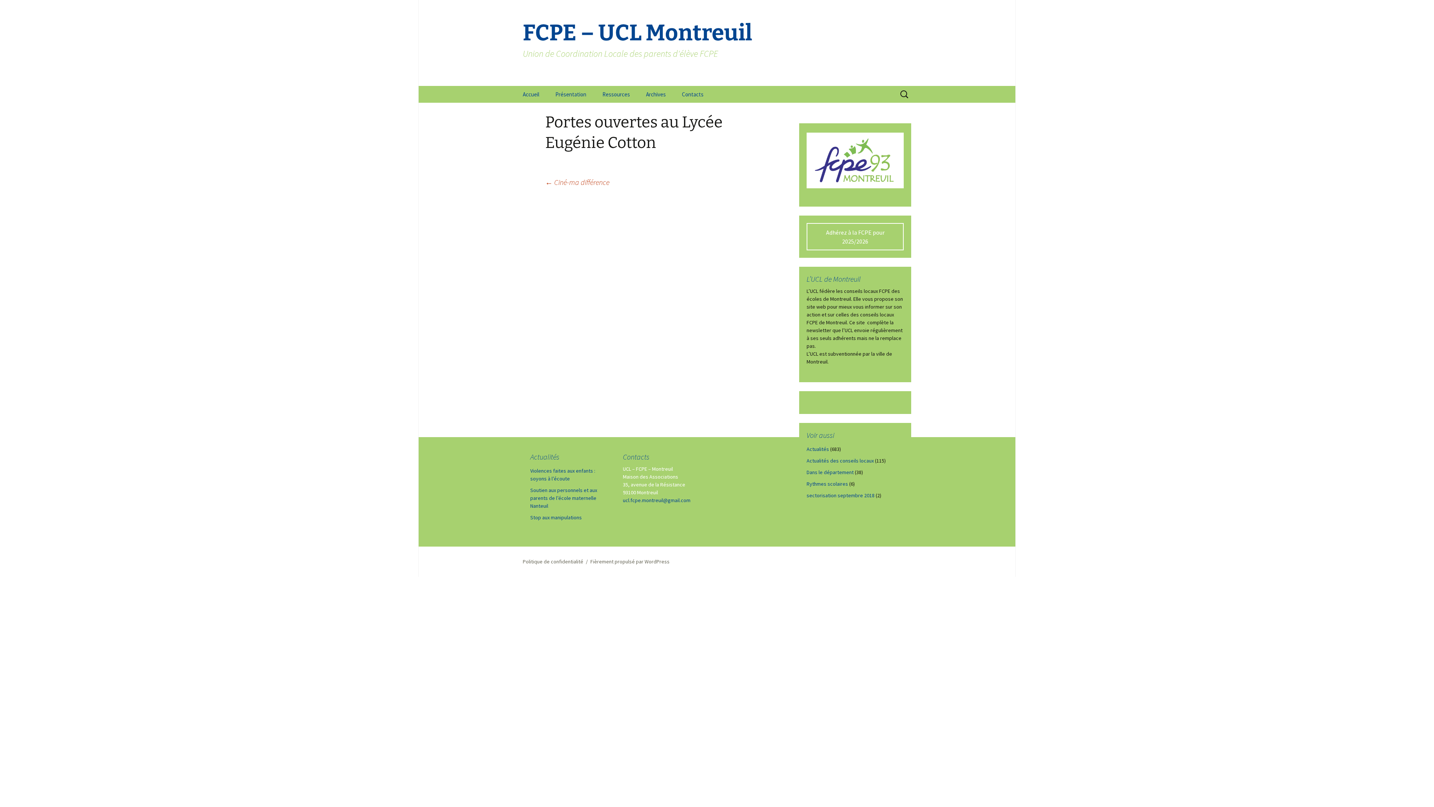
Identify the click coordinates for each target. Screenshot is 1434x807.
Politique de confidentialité (553, 561)
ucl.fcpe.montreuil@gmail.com (656, 500)
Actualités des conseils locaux (840, 460)
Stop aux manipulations (556, 517)
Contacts (693, 94)
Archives (656, 94)
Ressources (616, 94)
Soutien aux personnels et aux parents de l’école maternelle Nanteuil (563, 498)
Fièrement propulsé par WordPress (630, 561)
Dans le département (830, 472)
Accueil (531, 94)
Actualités (818, 449)
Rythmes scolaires (827, 483)
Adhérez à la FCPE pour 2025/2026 (855, 237)
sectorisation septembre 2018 (841, 495)
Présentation (570, 94)
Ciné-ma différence (577, 182)
